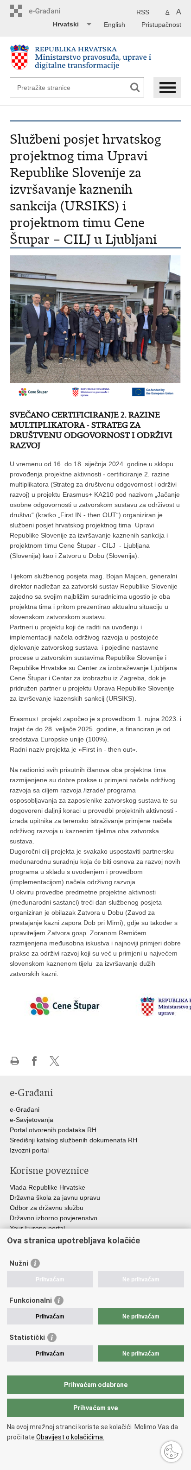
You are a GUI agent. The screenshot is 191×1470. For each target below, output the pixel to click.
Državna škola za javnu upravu (55, 1197)
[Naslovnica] (96, 57)
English (114, 24)
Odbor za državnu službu (46, 1207)
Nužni (18, 1263)
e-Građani (24, 1109)
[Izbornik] (167, 87)
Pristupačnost (161, 24)
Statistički (27, 1337)
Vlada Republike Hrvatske (47, 1187)
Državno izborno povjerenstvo (53, 1218)
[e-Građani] (49, 11)
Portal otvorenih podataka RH (53, 1130)
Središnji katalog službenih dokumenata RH (73, 1140)
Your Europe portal (37, 1228)
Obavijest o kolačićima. (69, 1437)
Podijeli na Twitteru (54, 1061)
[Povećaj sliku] (96, 327)
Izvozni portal (29, 1150)
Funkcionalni (30, 1300)
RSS (142, 12)
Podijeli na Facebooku (34, 1061)
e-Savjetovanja (31, 1119)
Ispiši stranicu (14, 1061)
